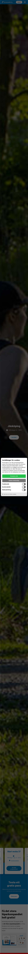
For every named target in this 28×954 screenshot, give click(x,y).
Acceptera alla (14, 476)
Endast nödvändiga (14, 480)
